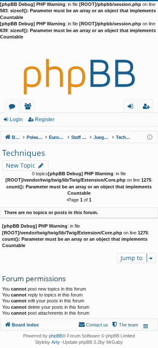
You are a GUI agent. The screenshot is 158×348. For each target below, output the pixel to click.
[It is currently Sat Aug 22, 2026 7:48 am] (150, 136)
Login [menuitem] (132, 107)
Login (16, 119)
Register (44, 119)
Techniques (23, 152)
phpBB (55, 335)
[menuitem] (124, 324)
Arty (55, 342)
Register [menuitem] (148, 107)
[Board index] (79, 69)
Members (29, 107)
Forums (14, 107)
